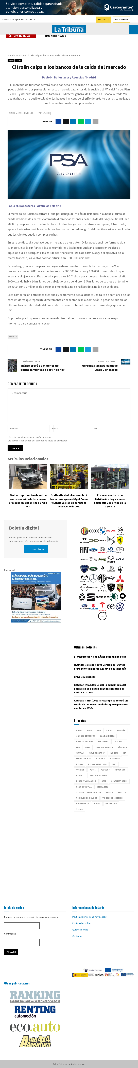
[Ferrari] (120, 543)
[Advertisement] (69, 855)
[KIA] (120, 562)
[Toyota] (111, 610)
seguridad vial (84, 787)
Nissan (79, 764)
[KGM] (111, 562)
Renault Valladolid (86, 781)
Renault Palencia (98, 775)
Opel (114, 764)
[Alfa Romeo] (84, 534)
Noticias (21, 55)
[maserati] (120, 572)
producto (120, 769)
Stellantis (102, 787)
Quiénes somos (80, 929)
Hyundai (114, 753)
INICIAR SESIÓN (121, 19)
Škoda (79, 809)
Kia (124, 753)
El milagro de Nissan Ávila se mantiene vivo (100, 656)
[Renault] (82, 600)
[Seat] (91, 600)
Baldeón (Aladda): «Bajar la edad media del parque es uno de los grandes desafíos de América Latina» (100, 688)
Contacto (77, 936)
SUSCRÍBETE (103, 19)
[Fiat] (84, 553)
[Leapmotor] (102, 572)
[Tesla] (102, 610)
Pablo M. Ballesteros (21, 113)
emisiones (103, 741)
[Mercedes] (93, 581)
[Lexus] (111, 572)
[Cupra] (84, 543)
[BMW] (102, 534)
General (18, 61)
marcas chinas (83, 758)
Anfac (79, 730)
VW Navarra (111, 803)
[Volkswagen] (120, 610)
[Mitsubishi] (120, 581)
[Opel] (102, 591)
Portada (11, 55)
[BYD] (111, 534)
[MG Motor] (102, 581)
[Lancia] (84, 572)
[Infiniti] (120, 553)
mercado (100, 758)
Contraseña (10, 933)
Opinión (80, 769)
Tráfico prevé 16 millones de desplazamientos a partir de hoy (42, 368)
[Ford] (93, 553)
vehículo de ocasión (86, 798)
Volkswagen (82, 803)
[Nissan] (84, 591)
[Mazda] (84, 581)
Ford (87, 747)
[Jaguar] (93, 562)
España (11, 61)
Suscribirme (38, 549)
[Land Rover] (93, 572)
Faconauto (119, 741)
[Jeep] (102, 562)
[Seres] (102, 600)
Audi (89, 730)
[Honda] (102, 553)
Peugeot (105, 769)
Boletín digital (24, 528)
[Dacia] (93, 543)
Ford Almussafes (104, 747)
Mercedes (115, 758)
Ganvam (80, 753)
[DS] (111, 543)
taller (109, 792)
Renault (80, 775)
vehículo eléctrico (112, 798)
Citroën (13, 336)
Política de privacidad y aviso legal (89, 916)
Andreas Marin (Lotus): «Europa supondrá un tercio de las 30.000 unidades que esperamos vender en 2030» (101, 704)
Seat (103, 781)
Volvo (97, 803)
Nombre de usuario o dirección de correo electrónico (31, 916)
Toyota (122, 792)
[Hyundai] (111, 553)
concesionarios (84, 741)
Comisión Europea (85, 736)
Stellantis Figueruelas (88, 792)
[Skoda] (114, 600)
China (109, 730)
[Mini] (111, 581)
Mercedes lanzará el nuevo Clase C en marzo (100, 368)
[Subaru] (84, 610)
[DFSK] (102, 543)
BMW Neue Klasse (55, 35)
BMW (99, 730)
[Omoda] (93, 591)
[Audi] (93, 534)
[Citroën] (120, 534)
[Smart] (122, 600)
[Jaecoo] (84, 562)
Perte (93, 769)
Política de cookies (82, 923)
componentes (107, 736)
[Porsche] (120, 591)
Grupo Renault (97, 753)
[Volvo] (102, 619)
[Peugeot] (111, 591)
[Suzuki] (93, 610)
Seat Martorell (119, 781)
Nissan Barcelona (97, 764)
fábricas (122, 747)
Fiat (78, 747)
